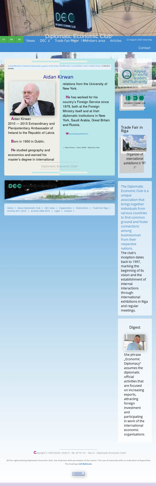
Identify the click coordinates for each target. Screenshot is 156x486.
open (146, 67)
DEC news (50, 208)
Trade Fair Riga (100, 208)
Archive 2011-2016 (17, 210)
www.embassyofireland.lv (77, 133)
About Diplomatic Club (29, 208)
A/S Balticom (85, 463)
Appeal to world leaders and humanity (135, 76)
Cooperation (65, 208)
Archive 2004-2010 (40, 210)
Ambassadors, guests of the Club (44, 66)
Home (10, 208)
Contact (68, 210)
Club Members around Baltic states (73, 66)
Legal (57, 210)
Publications (82, 208)
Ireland (26, 66)
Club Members (15, 66)
